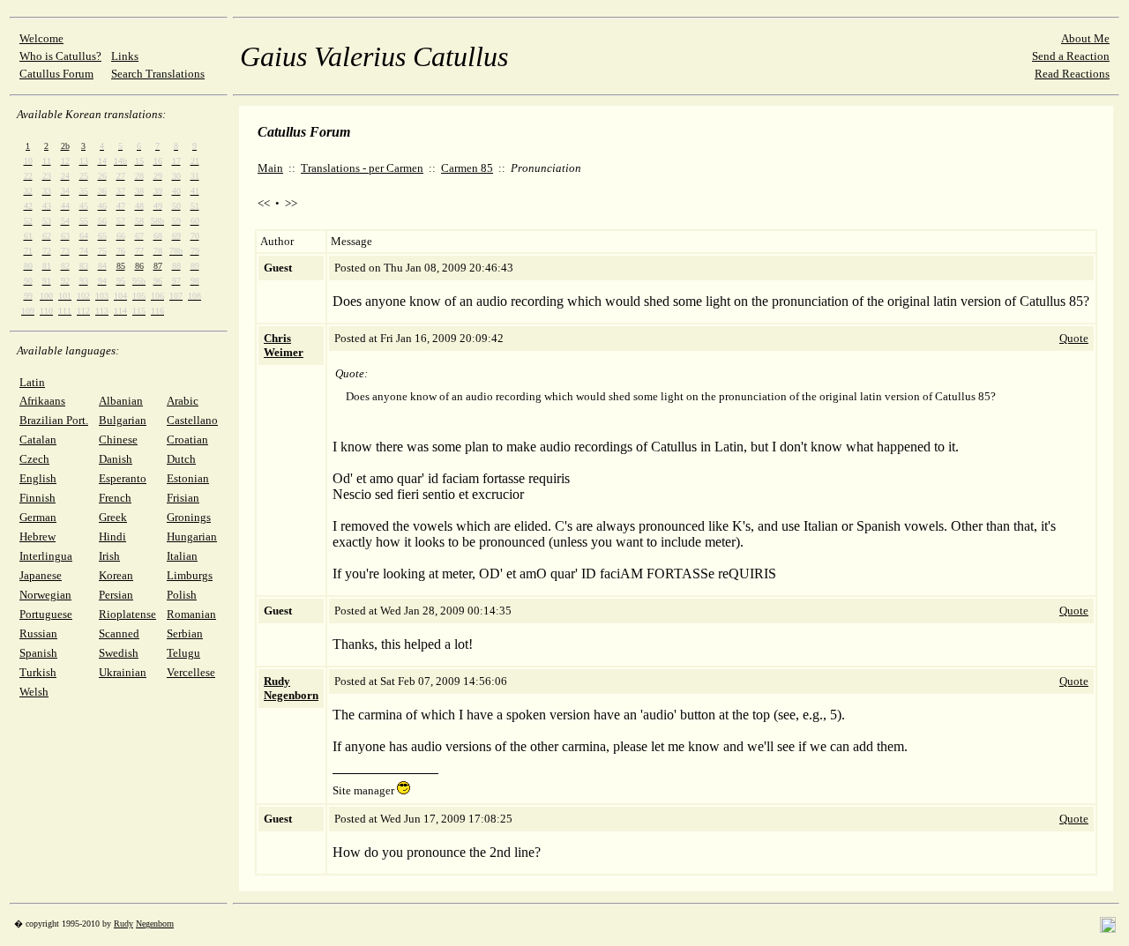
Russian (38, 633)
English (37, 478)
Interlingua (45, 555)
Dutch (181, 459)
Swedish (118, 652)
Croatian (187, 439)
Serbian (185, 633)
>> (291, 203)
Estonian (188, 478)
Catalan (37, 439)
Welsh (34, 691)
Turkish (37, 672)
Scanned (119, 633)
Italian (182, 555)
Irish (109, 555)
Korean (116, 575)
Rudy (123, 923)
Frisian (183, 497)
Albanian (121, 400)
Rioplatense (127, 614)
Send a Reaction (1071, 56)
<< (264, 203)
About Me (1085, 38)
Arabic (182, 400)
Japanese (40, 575)
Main (270, 168)
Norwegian (45, 594)
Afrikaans (42, 400)
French (115, 497)
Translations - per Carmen (362, 168)
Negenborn (155, 923)
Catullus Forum (56, 73)
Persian (116, 594)
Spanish (38, 652)
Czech (34, 459)
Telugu (183, 652)
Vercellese (191, 672)
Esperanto (122, 478)
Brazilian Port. (53, 420)
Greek (113, 517)
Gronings (189, 517)
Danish (115, 459)
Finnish (37, 497)
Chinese (118, 439)
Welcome (41, 38)
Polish (182, 594)
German (37, 517)
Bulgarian (122, 420)
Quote (1073, 338)
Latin (32, 382)
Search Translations (158, 73)
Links (124, 56)
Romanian (191, 614)
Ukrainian (122, 672)
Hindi (112, 536)
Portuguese (45, 614)
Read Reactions (1072, 73)
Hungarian (192, 536)
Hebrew (37, 536)
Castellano (192, 420)
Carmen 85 (467, 168)
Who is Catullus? (60, 56)
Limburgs (190, 575)
